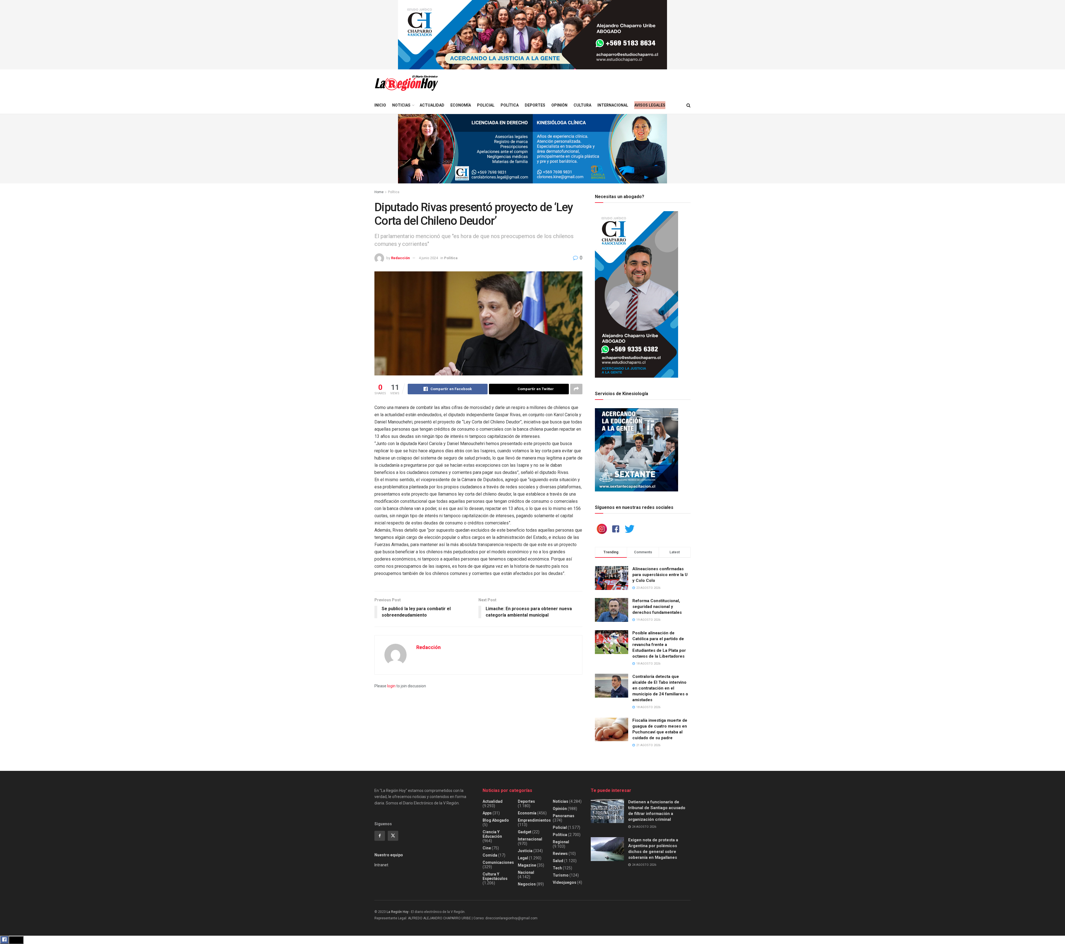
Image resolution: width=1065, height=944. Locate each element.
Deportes (535, 105)
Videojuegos (564, 882)
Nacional (526, 872)
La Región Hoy (398, 912)
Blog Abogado (496, 820)
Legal (523, 858)
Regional (561, 842)
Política (510, 105)
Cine (487, 848)
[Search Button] (688, 105)
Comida (490, 855)
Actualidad (432, 105)
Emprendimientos (534, 820)
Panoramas (563, 816)
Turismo (561, 875)
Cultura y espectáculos (495, 876)
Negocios (527, 884)
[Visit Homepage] (406, 83)
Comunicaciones (498, 862)
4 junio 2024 (428, 258)
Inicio (380, 105)
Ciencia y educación (492, 834)
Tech (557, 868)
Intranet (381, 865)
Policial (486, 105)
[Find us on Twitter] (393, 836)
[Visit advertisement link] (532, 34)
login (391, 686)
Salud (558, 861)
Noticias (401, 105)
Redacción (400, 258)
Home (379, 192)
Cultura (582, 105)
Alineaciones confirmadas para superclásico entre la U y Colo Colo (660, 574)
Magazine (527, 865)
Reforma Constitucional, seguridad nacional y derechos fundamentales (657, 606)
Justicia (525, 851)
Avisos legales (649, 105)
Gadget (524, 832)
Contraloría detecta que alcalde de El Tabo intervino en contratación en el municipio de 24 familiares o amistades (660, 688)
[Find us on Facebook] (379, 836)
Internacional (612, 105)
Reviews (560, 853)
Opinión (559, 105)
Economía (460, 105)
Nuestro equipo (388, 855)
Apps (487, 813)
